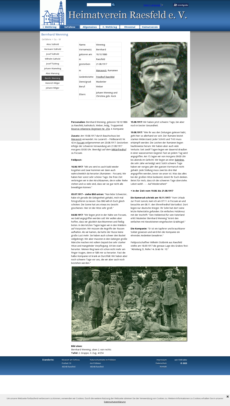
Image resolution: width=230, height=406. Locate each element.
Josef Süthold (52, 54)
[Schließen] (227, 397)
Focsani (80, 142)
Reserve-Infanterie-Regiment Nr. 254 (90, 128)
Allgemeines (90, 26)
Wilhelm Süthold (52, 58)
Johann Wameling (52, 68)
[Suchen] (113, 4)
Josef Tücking (52, 63)
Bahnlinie (179, 159)
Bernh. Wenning (52, 78)
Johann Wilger (52, 87)
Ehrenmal (129, 26)
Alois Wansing (52, 73)
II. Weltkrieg (110, 26)
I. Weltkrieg (49, 26)
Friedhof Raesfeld (105, 76)
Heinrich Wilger (52, 83)
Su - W (57, 39)
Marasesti (101, 70)
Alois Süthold (52, 44)
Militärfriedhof (118, 149)
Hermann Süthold (52, 49)
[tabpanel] (100, 71)
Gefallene (69, 26)
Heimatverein (150, 26)
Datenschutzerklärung (114, 401)
